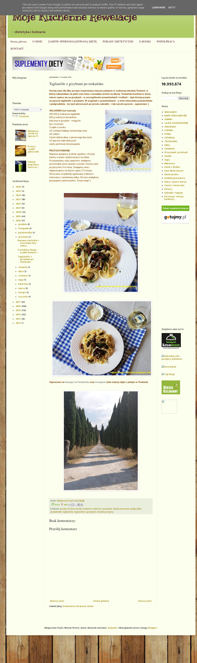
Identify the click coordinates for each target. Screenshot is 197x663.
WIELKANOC (170, 112)
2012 (18, 323)
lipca (21, 271)
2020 (19, 212)
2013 (18, 318)
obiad (116, 508)
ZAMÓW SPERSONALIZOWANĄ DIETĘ (72, 41)
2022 (19, 203)
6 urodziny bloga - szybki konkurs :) (28, 251)
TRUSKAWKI (170, 141)
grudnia (22, 224)
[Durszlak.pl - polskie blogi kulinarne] (169, 366)
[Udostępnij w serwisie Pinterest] (81, 504)
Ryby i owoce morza (175, 181)
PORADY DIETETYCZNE (118, 41)
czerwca (23, 275)
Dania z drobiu (172, 167)
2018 (18, 220)
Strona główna (18, 41)
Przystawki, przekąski (176, 152)
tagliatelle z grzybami (85, 512)
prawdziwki (56, 512)
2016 (18, 306)
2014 (18, 314)
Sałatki (167, 156)
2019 (18, 216)
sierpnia (23, 267)
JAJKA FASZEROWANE (176, 123)
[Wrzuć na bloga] (72, 504)
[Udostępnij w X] (75, 504)
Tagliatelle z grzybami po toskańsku (26, 259)
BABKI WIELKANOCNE (175, 115)
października (25, 232)
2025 (19, 191)
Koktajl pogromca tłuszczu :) (33, 164)
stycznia (23, 296)
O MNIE (37, 41)
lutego (22, 292)
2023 (19, 199)
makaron (87, 508)
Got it (171, 7)
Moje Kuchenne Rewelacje (74, 16)
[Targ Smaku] (169, 412)
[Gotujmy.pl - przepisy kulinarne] (175, 223)
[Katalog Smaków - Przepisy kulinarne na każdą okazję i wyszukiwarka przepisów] (171, 348)
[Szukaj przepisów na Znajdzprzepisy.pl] (168, 374)
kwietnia (23, 284)
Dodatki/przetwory (174, 178)
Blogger (152, 627)
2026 (19, 186)
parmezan (124, 508)
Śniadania (169, 148)
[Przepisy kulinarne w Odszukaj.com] (175, 359)
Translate (23, 116)
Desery (168, 189)
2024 (19, 195)
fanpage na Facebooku (77, 382)
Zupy (167, 159)
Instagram (100, 382)
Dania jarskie (171, 174)
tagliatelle (68, 512)
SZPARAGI (169, 137)
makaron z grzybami (102, 508)
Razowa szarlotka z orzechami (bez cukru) (28, 243)
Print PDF (61, 504)
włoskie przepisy (105, 512)
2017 (18, 302)
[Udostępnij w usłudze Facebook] (78, 504)
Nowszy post (57, 601)
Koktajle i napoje (173, 192)
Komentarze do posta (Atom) (78, 606)
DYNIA (167, 134)
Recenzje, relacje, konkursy (174, 197)
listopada (23, 228)
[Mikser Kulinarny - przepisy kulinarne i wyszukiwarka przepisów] (171, 393)
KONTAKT (17, 48)
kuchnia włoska (75, 508)
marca (21, 288)
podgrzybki (135, 508)
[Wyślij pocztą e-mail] (70, 504)
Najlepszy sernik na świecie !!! (33, 134)
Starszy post (145, 601)
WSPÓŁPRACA (166, 41)
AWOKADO (170, 126)
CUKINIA (168, 130)
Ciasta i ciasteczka (174, 185)
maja (21, 279)
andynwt (112, 627)
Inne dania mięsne (174, 170)
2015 (18, 310)
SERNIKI (168, 119)
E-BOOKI (145, 41)
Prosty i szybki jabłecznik (33, 149)
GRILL (167, 145)
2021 (18, 207)
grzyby (63, 508)
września (23, 237)
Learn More (158, 7)
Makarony (169, 163)
